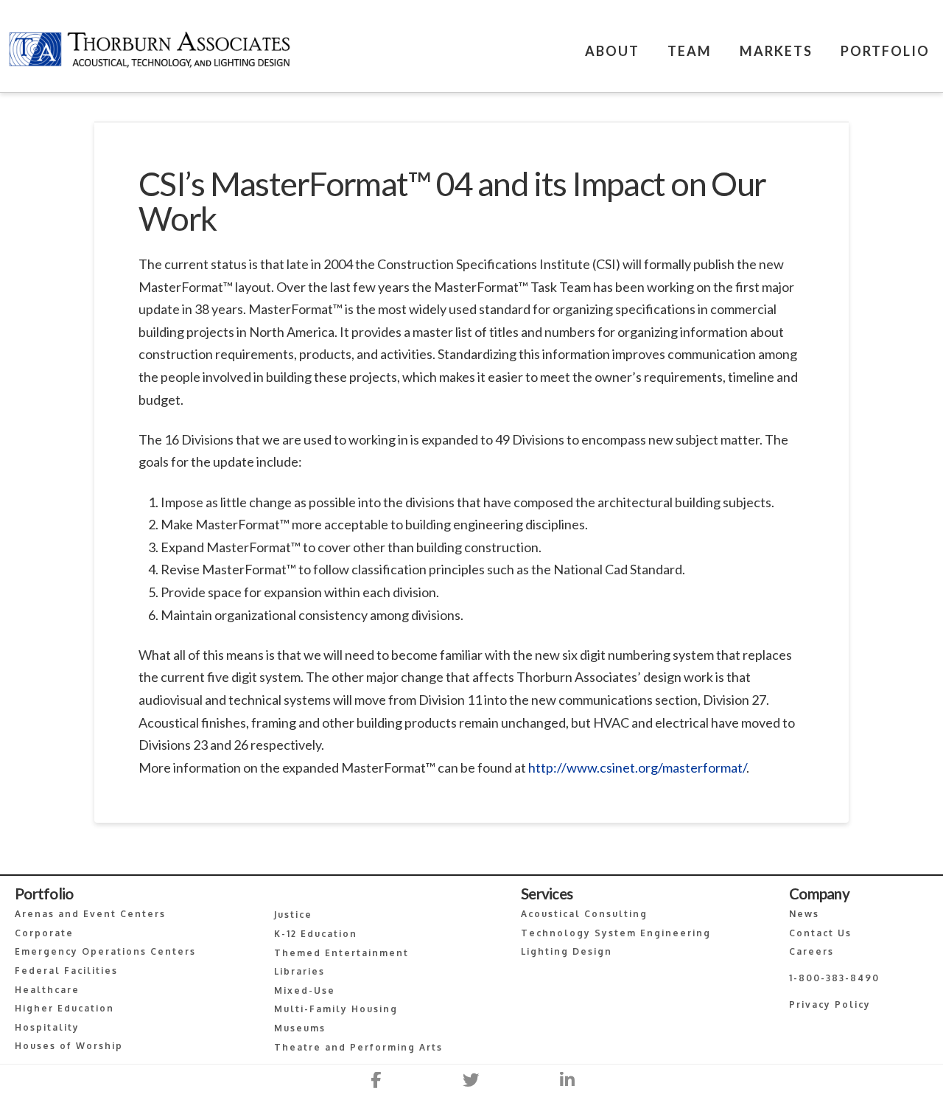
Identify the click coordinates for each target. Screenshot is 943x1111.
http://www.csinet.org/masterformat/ (637, 767)
